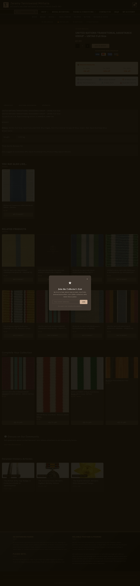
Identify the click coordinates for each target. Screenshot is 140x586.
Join (83, 302)
